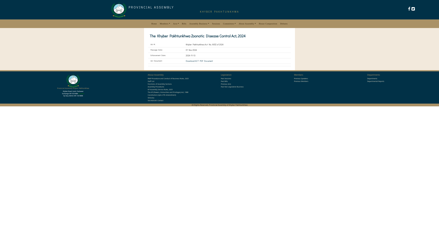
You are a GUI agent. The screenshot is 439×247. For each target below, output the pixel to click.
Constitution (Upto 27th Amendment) (162, 95)
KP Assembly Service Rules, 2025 (160, 89)
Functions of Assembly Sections (160, 84)
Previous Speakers (301, 78)
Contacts (81, 94)
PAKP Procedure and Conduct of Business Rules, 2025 (168, 78)
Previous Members (301, 81)
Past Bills (224, 81)
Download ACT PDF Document (199, 61)
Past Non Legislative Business (232, 87)
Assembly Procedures (156, 87)
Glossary (151, 98)
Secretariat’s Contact (155, 100)
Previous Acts (226, 84)
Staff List (151, 81)
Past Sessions (226, 78)
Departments (372, 78)
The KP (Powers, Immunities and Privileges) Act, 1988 (168, 92)
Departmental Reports (375, 81)
